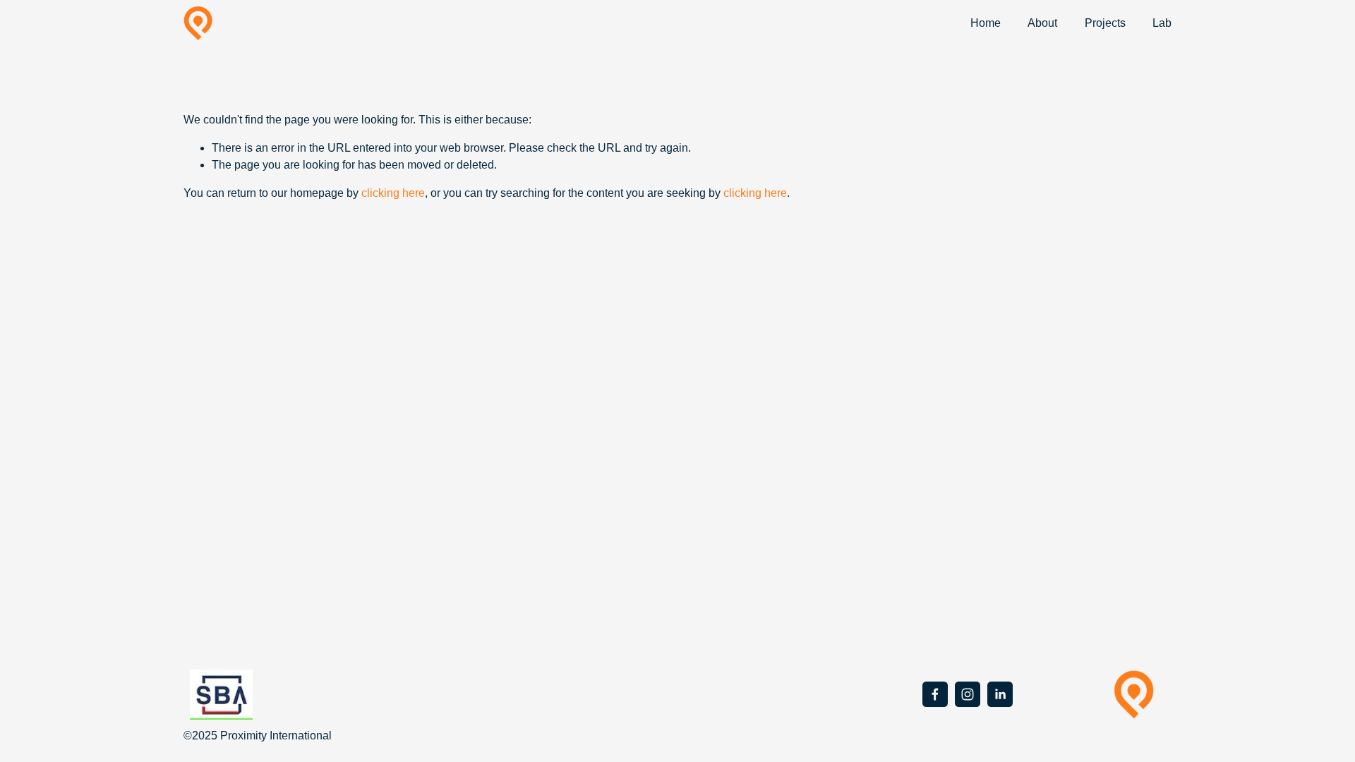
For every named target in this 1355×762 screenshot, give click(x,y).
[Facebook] (935, 694)
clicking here (393, 193)
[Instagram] (967, 694)
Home (985, 23)
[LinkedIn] (1000, 694)
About (1042, 23)
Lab (1162, 23)
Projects (1105, 23)
